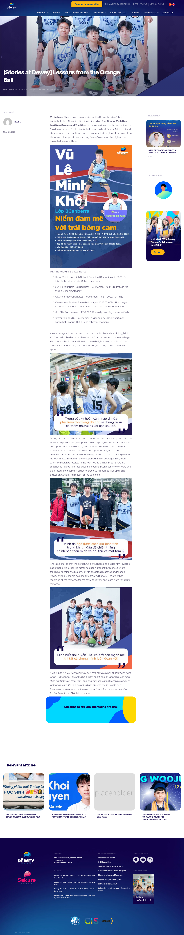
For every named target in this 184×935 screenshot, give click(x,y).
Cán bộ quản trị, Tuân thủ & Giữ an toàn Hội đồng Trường (114, 815)
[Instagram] (150, 860)
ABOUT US (41, 12)
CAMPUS (56, 12)
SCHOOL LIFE (150, 12)
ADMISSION (99, 12)
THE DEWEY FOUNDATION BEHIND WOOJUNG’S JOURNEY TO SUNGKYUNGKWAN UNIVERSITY (156, 817)
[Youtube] (143, 860)
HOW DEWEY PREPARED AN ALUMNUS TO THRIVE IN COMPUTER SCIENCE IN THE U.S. (69, 815)
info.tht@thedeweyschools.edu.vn (68, 858)
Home (5, 90)
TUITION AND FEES (118, 12)
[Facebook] (136, 860)
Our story (13, 90)
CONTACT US (167, 12)
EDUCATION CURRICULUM (76, 12)
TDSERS (135, 12)
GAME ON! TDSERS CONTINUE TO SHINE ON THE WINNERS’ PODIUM (162, 151)
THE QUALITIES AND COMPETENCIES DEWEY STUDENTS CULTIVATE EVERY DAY (23, 815)
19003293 (58, 860)
